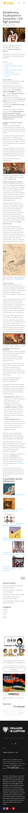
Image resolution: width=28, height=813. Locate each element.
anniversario (9, 715)
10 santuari (19, 706)
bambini (18, 715)
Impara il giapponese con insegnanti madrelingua (14, 668)
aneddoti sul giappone (10, 709)
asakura (4, 709)
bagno (17, 709)
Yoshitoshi (22, 346)
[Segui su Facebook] (4, 808)
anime (18, 711)
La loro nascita (8, 64)
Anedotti (5, 609)
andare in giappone (9, 707)
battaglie (14, 715)
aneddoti (4, 715)
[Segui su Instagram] (7, 808)
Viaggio (5, 617)
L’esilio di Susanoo (9, 72)
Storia (4, 614)
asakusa (21, 709)
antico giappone (6, 713)
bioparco (16, 713)
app (10, 713)
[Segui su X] (10, 808)
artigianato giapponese (11, 711)
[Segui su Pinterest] (13, 808)
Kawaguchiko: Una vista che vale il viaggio (14, 594)
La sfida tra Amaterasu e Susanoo (13, 70)
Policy (4, 748)
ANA (4, 707)
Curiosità (12, 25)
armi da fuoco (22, 711)
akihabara (21, 713)
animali (13, 713)
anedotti (5, 711)
